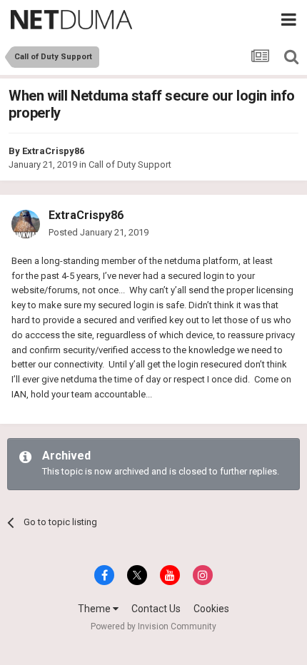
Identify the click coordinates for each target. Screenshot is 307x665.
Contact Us (156, 608)
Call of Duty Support (130, 164)
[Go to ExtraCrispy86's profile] (25, 224)
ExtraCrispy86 (53, 151)
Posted (99, 232)
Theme (95, 608)
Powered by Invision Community (153, 626)
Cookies (211, 608)
